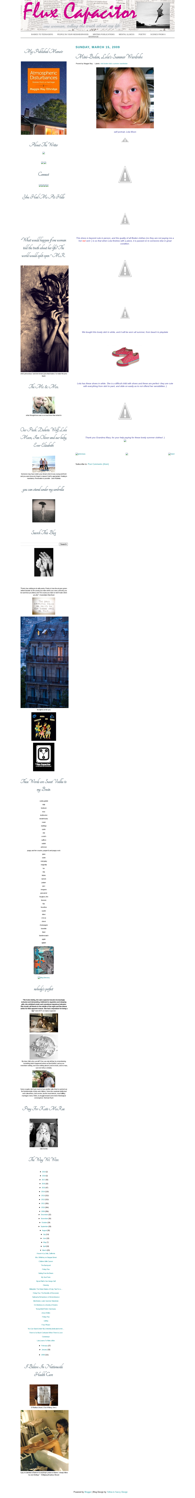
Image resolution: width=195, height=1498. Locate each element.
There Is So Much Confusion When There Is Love (46, 1333)
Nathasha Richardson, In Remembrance (46, 1297)
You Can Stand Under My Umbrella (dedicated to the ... (46, 1329)
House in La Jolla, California (46, 1253)
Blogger (88, 1492)
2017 (44, 1180)
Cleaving (46, 1285)
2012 (43, 1199)
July (44, 1234)
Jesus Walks (45, 1313)
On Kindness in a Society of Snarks (46, 1305)
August (44, 1230)
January (45, 1349)
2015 (44, 1187)
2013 (43, 1195)
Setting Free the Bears (45, 1273)
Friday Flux (46, 1269)
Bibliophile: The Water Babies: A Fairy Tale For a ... (45, 1289)
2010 (43, 1207)
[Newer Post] (80, 454)
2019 (44, 1172)
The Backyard (46, 1265)
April (44, 1246)
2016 (44, 1184)
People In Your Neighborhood (73, 34)
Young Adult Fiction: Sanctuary (46, 1309)
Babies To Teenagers (42, 34)
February (44, 1346)
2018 (44, 1176)
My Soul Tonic (46, 1277)
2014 (43, 1191)
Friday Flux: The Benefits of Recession (46, 1293)
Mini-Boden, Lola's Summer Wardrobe (109, 56)
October (45, 1222)
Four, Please (46, 1325)
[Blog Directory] (44, 978)
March (44, 1250)
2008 (43, 1355)
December (44, 1214)
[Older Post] (171, 454)
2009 (43, 1211)
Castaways (46, 1337)
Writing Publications (104, 34)
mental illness (126, 34)
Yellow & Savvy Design (117, 1492)
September (44, 1226)
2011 (43, 1203)
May (45, 1242)
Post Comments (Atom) (98, 464)
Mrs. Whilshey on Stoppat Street (46, 1257)
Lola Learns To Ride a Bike (46, 1340)
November (44, 1218)
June (44, 1238)
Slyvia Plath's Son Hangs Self (46, 1281)
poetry (142, 34)
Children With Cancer (46, 1261)
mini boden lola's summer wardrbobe (114, 63)
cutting (46, 1321)
